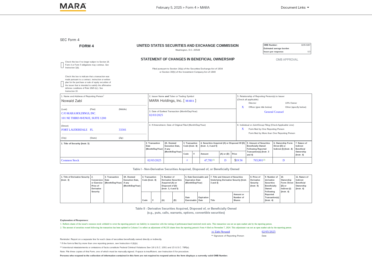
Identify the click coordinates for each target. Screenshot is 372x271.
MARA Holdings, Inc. (165, 100)
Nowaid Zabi (71, 101)
